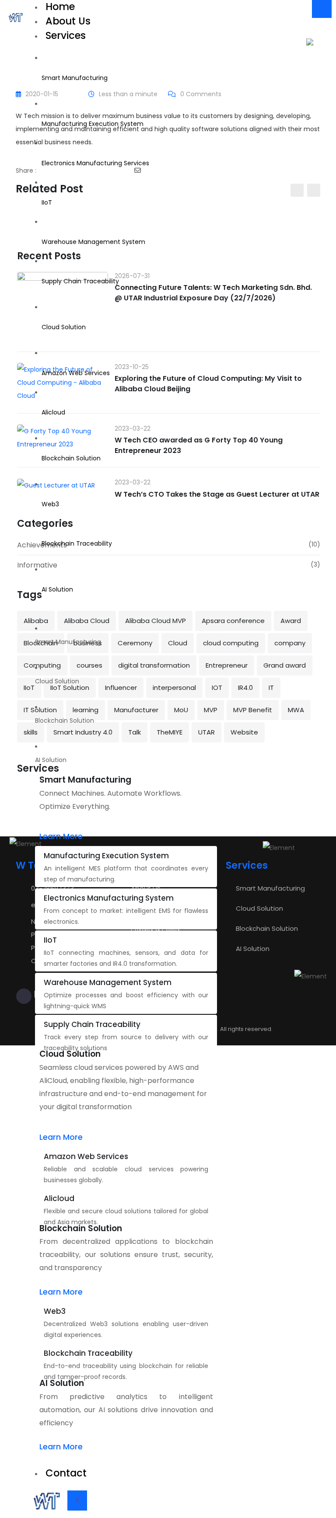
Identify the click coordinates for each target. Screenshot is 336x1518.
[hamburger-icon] (322, 9)
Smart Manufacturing (75, 77)
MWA (296, 709)
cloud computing (231, 643)
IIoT (47, 202)
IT (271, 687)
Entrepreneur (227, 665)
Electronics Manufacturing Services (95, 163)
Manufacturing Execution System (93, 123)
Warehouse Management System (93, 241)
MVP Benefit (252, 709)
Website (244, 732)
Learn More (61, 836)
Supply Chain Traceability (80, 281)
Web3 (50, 504)
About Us (68, 21)
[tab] (126, 642)
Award (290, 620)
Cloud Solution (64, 327)
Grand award (284, 665)
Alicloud (53, 412)
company (289, 643)
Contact (66, 1473)
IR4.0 (245, 687)
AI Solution (57, 589)
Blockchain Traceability (77, 543)
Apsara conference (233, 620)
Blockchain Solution (71, 458)
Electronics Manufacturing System (109, 898)
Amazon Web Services (76, 373)
